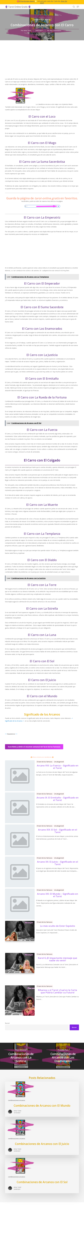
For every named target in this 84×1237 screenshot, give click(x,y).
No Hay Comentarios (54, 30)
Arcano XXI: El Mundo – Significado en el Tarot (57, 895)
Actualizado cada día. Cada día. (42, 2)
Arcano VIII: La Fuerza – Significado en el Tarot (57, 766)
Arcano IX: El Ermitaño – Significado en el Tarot (57, 798)
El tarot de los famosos (44, 762)
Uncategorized (59, 762)
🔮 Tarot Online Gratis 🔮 (18, 7)
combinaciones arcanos (41, 19)
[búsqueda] (74, 7)
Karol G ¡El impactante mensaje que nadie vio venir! (57, 959)
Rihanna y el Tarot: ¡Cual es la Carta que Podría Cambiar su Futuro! (57, 991)
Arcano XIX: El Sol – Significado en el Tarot (57, 830)
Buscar (7, 1023)
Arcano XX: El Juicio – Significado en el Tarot (57, 862)
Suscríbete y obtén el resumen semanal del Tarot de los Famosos (34, 747)
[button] (78, 7)
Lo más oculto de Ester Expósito (57, 926)
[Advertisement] (42, 63)
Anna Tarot (27, 30)
